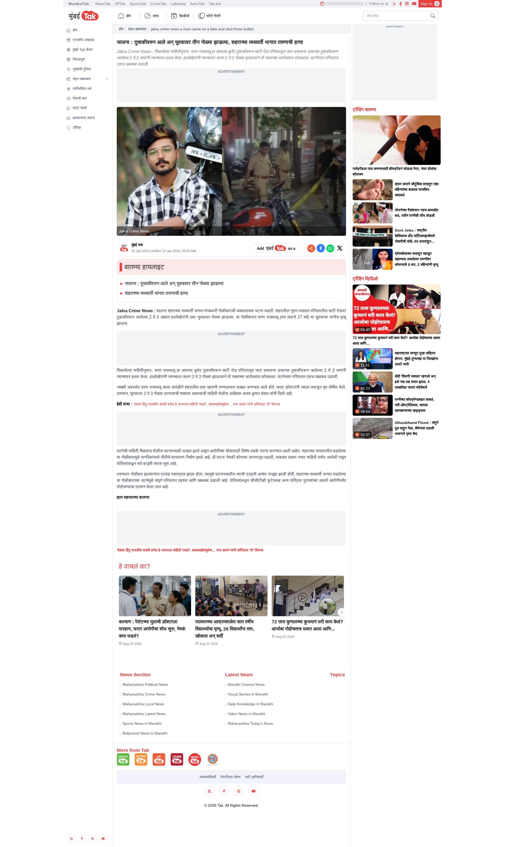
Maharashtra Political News (145, 684)
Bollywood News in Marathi (145, 733)
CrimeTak (158, 4)
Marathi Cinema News (246, 684)
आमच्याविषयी (208, 777)
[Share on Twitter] (339, 248)
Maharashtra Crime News (144, 694)
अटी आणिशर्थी (254, 777)
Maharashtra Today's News (250, 723)
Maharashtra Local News (143, 704)
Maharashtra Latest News (144, 714)
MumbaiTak (79, 4)
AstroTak (197, 4)
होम (128, 16)
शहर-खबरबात (137, 29)
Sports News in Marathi (142, 723)
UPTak (120, 4)
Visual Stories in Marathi (248, 694)
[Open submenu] (107, 79)
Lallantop (178, 4)
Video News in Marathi (246, 714)
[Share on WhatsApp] (330, 248)
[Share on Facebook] (321, 248)
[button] (87, 30)
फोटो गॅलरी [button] (213, 16)
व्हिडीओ (184, 16)
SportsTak (138, 4)
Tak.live (215, 4)
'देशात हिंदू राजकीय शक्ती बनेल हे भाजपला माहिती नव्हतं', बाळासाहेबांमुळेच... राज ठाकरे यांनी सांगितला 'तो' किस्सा (206, 404)
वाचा (156, 16)
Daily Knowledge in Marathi (250, 704)
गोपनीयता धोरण (230, 777)
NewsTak (102, 4)
